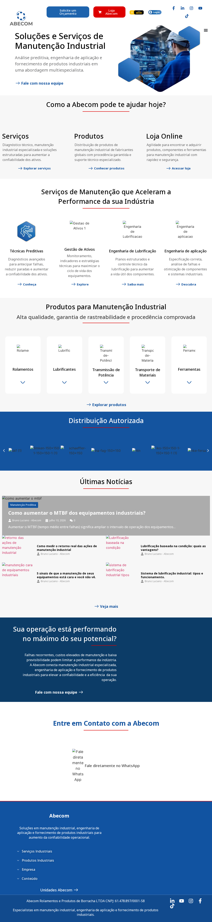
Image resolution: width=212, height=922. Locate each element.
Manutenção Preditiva (23, 505)
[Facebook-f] (173, 8)
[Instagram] (191, 8)
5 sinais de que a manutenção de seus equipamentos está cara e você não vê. (66, 575)
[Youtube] (200, 8)
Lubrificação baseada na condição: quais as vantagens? (173, 548)
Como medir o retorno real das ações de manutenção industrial (67, 548)
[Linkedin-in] (182, 8)
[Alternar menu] (206, 30)
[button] (4, 450)
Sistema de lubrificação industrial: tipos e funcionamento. (172, 575)
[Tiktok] (187, 16)
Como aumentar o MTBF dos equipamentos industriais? (77, 512)
